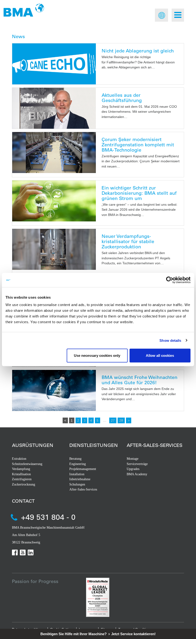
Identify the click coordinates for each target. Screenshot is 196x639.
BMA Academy (137, 474)
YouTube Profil (23, 552)
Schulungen (77, 484)
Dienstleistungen (93, 445)
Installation (76, 474)
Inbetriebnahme (79, 479)
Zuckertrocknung (23, 484)
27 (113, 420)
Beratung (75, 458)
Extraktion (19, 458)
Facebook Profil (15, 552)
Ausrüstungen (32, 445)
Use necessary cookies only (97, 355)
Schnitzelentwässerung (27, 464)
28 (121, 420)
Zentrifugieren (22, 479)
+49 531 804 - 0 (48, 517)
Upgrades (133, 469)
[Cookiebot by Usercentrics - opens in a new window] (170, 279)
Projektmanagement (82, 469)
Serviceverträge (137, 464)
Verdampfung (21, 469)
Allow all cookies (160, 355)
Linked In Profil (30, 552)
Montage (132, 458)
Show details (170, 340)
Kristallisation (21, 474)
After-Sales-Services (83, 489)
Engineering (77, 464)
